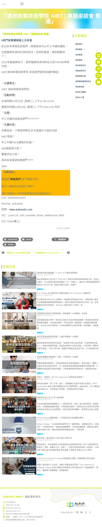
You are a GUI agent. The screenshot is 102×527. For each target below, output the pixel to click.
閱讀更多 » (41, 289)
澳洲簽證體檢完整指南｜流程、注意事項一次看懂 (57, 357)
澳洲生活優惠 (80, 92)
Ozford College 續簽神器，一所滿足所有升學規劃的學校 (60, 418)
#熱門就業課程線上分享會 (16, 40)
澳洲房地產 (79, 87)
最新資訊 (78, 44)
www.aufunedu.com (20, 209)
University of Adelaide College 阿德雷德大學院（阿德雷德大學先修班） (66, 458)
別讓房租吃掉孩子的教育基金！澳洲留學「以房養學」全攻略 (62, 313)
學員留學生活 (80, 71)
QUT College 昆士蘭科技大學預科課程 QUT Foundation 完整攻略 (63, 293)
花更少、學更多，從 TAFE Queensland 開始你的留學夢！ (60, 377)
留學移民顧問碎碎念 (83, 81)
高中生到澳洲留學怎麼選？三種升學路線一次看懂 (57, 337)
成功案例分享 (80, 65)
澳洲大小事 (79, 97)
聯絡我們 (15, 179)
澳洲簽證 (78, 55)
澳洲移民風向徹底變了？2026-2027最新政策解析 (57, 273)
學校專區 (78, 49)
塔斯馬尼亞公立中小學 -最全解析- (51, 397)
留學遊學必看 (80, 76)
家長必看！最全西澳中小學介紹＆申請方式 (54, 438)
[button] (22, 3)
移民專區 (78, 60)
